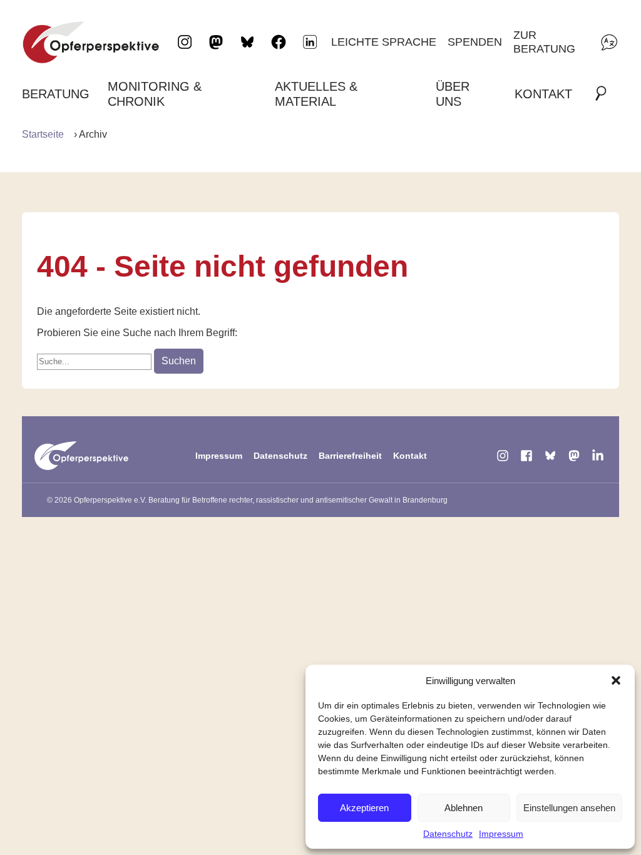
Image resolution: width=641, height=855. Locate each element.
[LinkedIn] (310, 41)
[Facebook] (526, 455)
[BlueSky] (550, 455)
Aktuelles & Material (316, 93)
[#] (604, 94)
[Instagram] (502, 455)
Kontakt (543, 94)
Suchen (179, 361)
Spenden (475, 41)
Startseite (43, 134)
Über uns (452, 93)
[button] (616, 680)
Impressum (501, 834)
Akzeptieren (364, 807)
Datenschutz (448, 834)
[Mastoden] (574, 455)
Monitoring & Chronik (155, 93)
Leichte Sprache (383, 41)
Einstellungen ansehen (569, 807)
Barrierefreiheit (350, 456)
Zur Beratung (544, 41)
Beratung (56, 94)
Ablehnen (463, 807)
